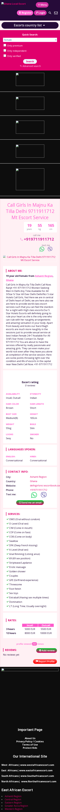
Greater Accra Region (16, 805)
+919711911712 (39, 239)
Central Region (13, 799)
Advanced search (32, 66)
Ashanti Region (44, 276)
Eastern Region (13, 802)
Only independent (17, 50)
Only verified (14, 56)
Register (27, 12)
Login (42, 12)
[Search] (50, 12)
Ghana (10, 280)
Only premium (15, 45)
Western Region (13, 809)
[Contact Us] (56, 12)
